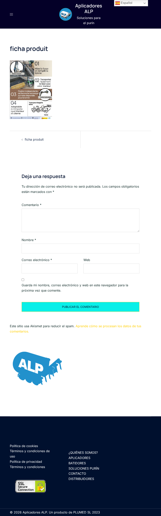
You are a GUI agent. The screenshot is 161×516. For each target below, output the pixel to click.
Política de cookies (24, 446)
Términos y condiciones (27, 467)
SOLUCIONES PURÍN (84, 468)
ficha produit (34, 139)
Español (126, 3)
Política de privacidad (26, 462)
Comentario (31, 205)
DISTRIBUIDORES (81, 479)
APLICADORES (79, 458)
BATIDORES (77, 463)
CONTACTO (77, 473)
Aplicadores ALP (88, 8)
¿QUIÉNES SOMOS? (83, 453)
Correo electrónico (37, 260)
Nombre (29, 240)
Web (86, 260)
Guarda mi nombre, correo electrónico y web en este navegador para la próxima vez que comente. (75, 287)
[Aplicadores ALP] (65, 14)
